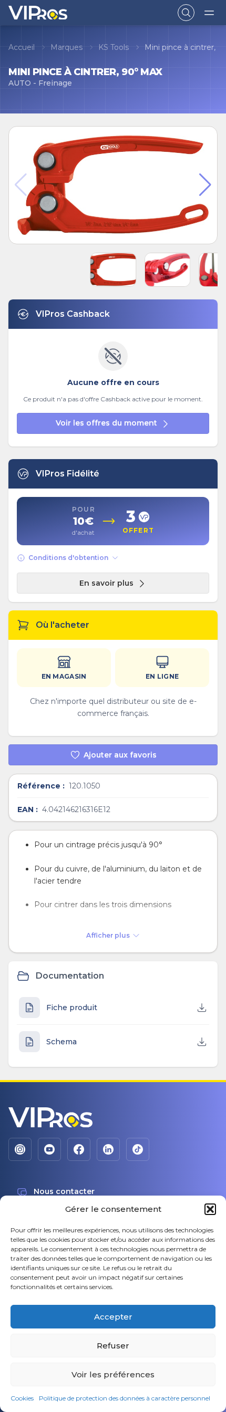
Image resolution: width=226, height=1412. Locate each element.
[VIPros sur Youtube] (49, 1149)
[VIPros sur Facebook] (78, 1149)
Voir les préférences (113, 1374)
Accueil (21, 47)
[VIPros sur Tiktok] (137, 1149)
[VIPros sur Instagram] (20, 1149)
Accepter (113, 1317)
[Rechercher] (186, 12)
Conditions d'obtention (68, 558)
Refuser (113, 1346)
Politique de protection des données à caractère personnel (124, 1398)
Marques (66, 47)
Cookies (22, 1398)
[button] (210, 1209)
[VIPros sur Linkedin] (108, 1149)
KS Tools (113, 47)
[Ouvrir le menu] (209, 12)
